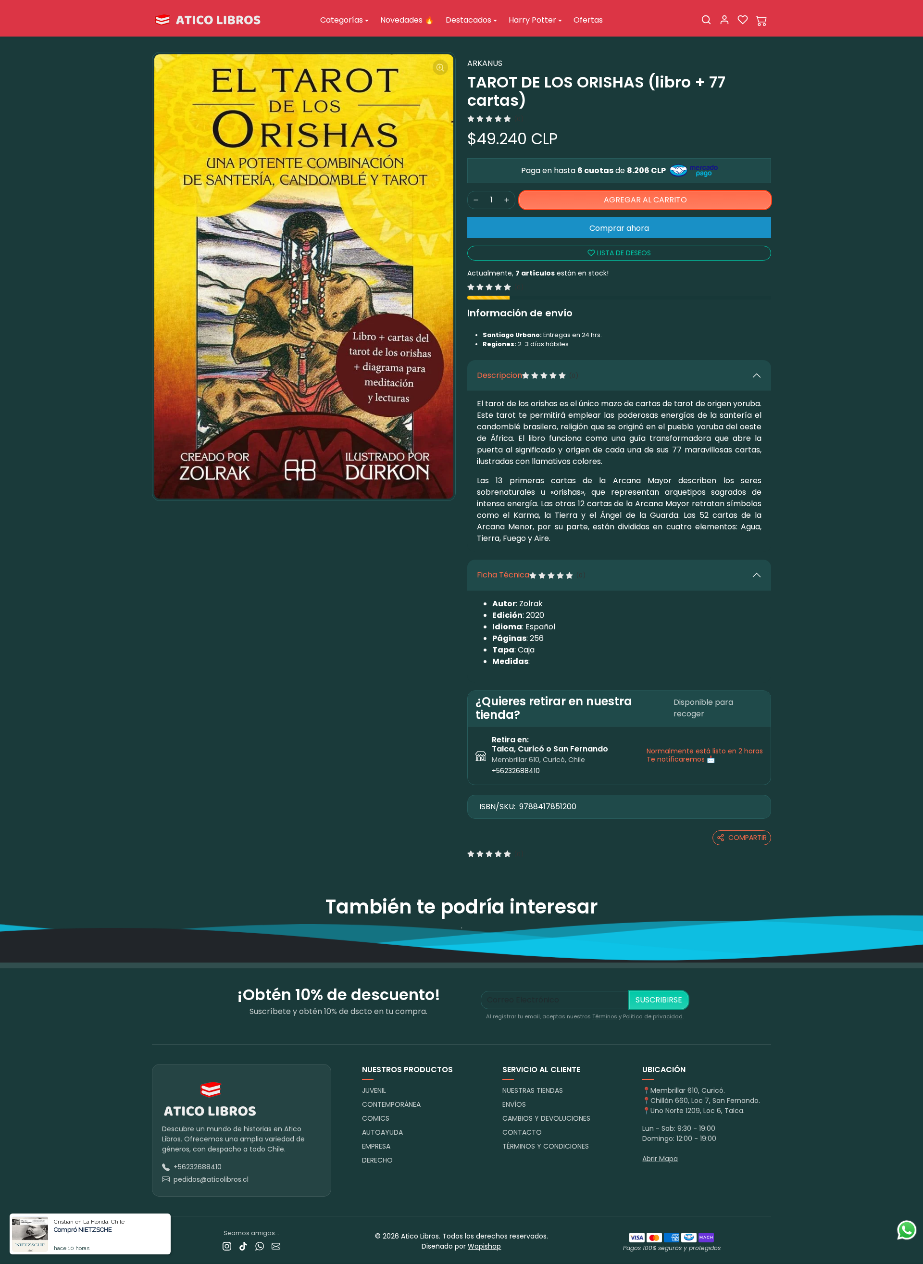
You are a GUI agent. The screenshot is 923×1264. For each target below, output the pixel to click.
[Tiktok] (243, 1245)
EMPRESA (376, 1146)
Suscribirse (659, 999)
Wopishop (484, 1246)
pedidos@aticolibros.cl (211, 1179)
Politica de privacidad (653, 1016)
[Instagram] (227, 1245)
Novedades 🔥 (407, 19)
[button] (706, 20)
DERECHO (377, 1160)
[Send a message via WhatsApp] (907, 1230)
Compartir (747, 837)
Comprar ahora (619, 228)
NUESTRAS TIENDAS (532, 1090)
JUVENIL (374, 1090)
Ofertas (588, 19)
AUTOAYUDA (382, 1132)
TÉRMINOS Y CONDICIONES (545, 1146)
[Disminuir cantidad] (476, 200)
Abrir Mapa (660, 1159)
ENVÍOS (514, 1104)
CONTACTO (522, 1132)
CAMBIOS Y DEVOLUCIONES (546, 1118)
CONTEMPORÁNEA (391, 1104)
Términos (604, 1016)
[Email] (276, 1245)
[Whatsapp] (259, 1245)
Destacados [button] (468, 19)
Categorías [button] (341, 19)
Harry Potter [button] (532, 19)
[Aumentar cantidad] (506, 200)
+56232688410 (516, 771)
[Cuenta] (724, 20)
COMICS (375, 1118)
